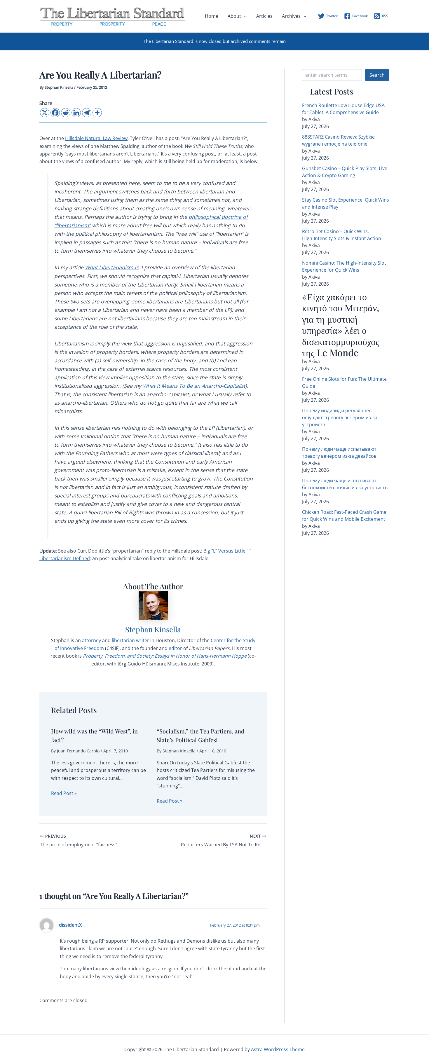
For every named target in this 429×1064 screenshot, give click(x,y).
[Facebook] (55, 112)
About (234, 16)
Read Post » (64, 793)
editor (175, 648)
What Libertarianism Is (111, 267)
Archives (291, 16)
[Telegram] (86, 112)
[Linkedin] (76, 112)
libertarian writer (130, 640)
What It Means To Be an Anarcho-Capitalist (194, 385)
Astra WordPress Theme (278, 1049)
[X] (44, 112)
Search (377, 75)
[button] (244, 16)
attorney (91, 640)
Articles (264, 16)
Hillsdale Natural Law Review (96, 138)
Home (211, 16)
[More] (97, 112)
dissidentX (70, 925)
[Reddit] (65, 112)
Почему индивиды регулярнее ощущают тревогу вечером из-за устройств (339, 417)
